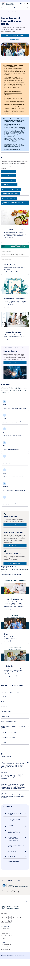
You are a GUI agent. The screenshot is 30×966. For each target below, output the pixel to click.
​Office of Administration (9, 504)
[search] (24, 4)
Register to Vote (5, 928)
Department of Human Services (10, 7)
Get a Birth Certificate (6, 933)
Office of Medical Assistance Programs (12, 476)
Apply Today (7, 641)
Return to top (24, 901)
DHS (19, 111)
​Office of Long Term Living (9, 463)
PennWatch (4, 947)
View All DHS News (5, 756)
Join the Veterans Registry (7, 935)
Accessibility (3, 955)
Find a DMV (3, 931)
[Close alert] (27, 65)
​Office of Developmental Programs (11, 435)
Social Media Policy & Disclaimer (12, 956)
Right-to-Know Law (5, 949)
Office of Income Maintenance (10, 449)
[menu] (27, 4)
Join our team (8, 609)
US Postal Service (8, 113)
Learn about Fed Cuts (9, 239)
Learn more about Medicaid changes (13, 92)
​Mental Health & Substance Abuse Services (13, 490)
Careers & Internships (6, 944)
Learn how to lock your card (10, 271)
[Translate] (21, 4)
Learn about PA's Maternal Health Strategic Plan (15, 307)
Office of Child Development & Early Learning (14, 408)
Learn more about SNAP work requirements (14, 84)
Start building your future (10, 676)
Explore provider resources (10, 339)
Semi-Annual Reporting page (11, 149)
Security (2, 956)
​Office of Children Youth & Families (11, 422)
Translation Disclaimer (21, 955)
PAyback (3, 938)
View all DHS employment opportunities (11, 574)
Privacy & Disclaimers (11, 955)
